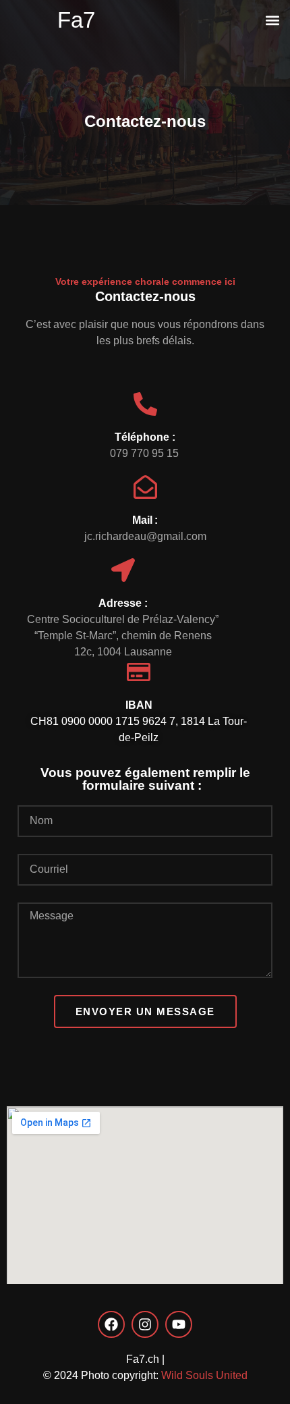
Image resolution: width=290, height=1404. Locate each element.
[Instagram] (145, 1324)
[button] (272, 20)
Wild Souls (187, 1375)
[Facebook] (111, 1324)
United (232, 1375)
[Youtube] (178, 1324)
